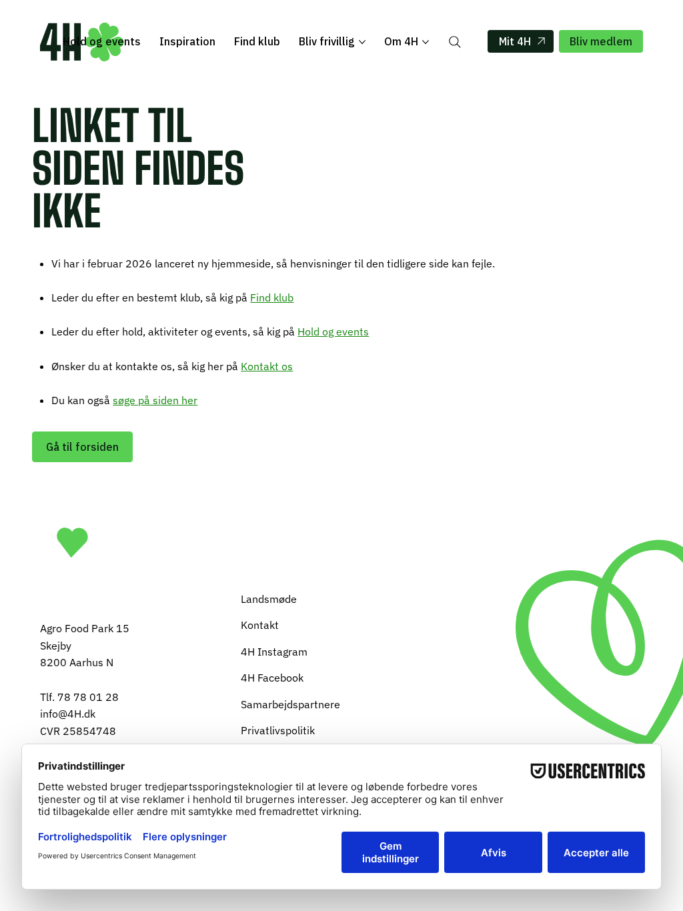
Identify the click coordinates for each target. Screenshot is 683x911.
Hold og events (333, 331)
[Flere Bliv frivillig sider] (362, 42)
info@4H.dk (67, 713)
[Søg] (455, 42)
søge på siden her (155, 400)
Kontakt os (267, 366)
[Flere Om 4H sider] (425, 42)
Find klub (271, 297)
